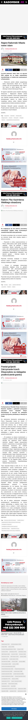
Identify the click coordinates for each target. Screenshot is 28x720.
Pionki (14, 661)
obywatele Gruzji (15, 528)
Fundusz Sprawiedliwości (9, 649)
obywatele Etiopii (6, 528)
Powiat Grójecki (19, 668)
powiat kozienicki (7, 671)
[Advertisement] (14, 19)
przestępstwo (6, 678)
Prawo (3, 630)
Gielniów (12, 115)
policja (22, 661)
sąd (13, 686)
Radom (9, 286)
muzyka (5, 659)
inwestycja (13, 651)
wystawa (13, 691)
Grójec (20, 649)
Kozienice (5, 656)
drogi (4, 646)
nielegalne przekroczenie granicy (9, 526)
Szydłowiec (5, 686)
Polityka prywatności (17, 717)
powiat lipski (18, 671)
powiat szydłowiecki (7, 676)
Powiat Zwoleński (20, 676)
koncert (15, 654)
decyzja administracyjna (10, 520)
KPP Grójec (14, 656)
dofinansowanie (16, 644)
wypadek (5, 691)
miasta (10, 117)
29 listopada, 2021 (5, 616)
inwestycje (22, 651)
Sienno (3, 119)
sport (4, 683)
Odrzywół (16, 117)
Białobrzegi (5, 644)
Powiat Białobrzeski (7, 668)
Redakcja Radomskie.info (11, 48)
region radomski (16, 681)
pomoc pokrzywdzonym (8, 666)
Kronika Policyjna (6, 610)
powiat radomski (16, 284)
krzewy (6, 284)
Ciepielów (6, 115)
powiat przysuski (7, 673)
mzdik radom (14, 659)
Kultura (23, 656)
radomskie (6, 681)
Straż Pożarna (12, 683)
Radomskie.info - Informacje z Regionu (17, 595)
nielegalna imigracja (6, 524)
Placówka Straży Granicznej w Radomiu (11, 530)
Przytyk (21, 117)
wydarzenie (22, 688)
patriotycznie (6, 661)
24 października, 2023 (7, 50)
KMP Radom (6, 654)
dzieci (11, 646)
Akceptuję (14, 708)
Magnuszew (4, 117)
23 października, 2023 (7, 207)
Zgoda (8, 717)
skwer (13, 286)
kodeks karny (21, 520)
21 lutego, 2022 (5, 636)
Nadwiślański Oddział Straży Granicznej (11, 522)
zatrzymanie (22, 691)
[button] (26, 694)
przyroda (4, 286)
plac (10, 284)
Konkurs (22, 654)
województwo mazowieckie (13, 119)
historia (5, 651)
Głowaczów (18, 115)
